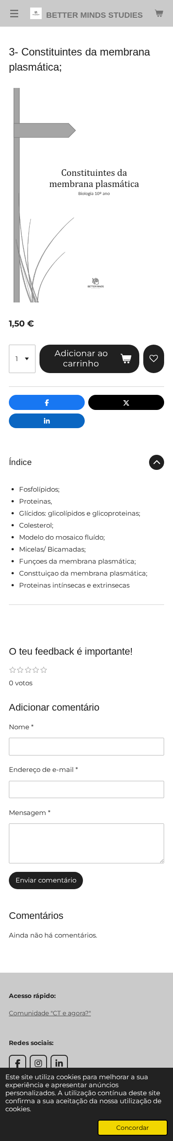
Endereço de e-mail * (43, 769)
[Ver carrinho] (159, 13)
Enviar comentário (46, 880)
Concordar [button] (132, 1127)
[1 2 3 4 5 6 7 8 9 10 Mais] (22, 359)
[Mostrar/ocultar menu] (14, 13)
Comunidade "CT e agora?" (50, 1013)
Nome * (21, 727)
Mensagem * (30, 812)
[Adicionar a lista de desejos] (153, 359)
